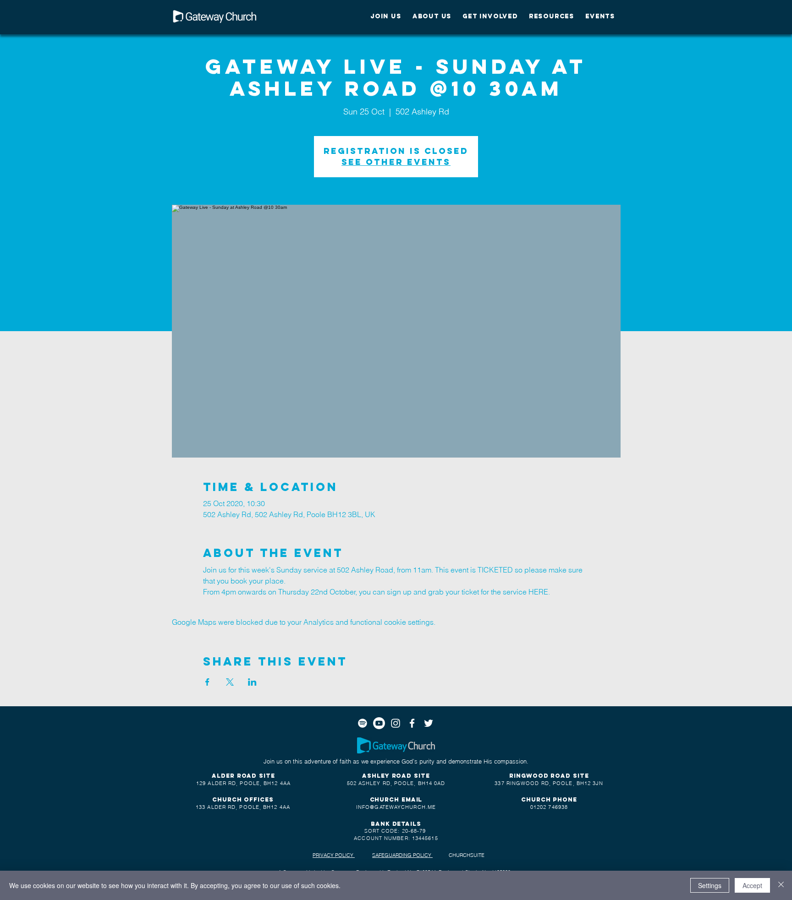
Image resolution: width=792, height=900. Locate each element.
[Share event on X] (230, 682)
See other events (396, 162)
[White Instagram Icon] (396, 723)
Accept (752, 885)
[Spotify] (362, 723)
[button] (386, 16)
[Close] (781, 885)
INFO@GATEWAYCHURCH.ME (396, 807)
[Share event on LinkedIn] (252, 682)
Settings (709, 885)
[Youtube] (379, 723)
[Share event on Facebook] (207, 682)
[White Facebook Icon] (412, 723)
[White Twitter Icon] (428, 723)
